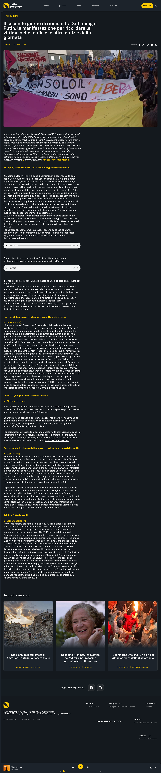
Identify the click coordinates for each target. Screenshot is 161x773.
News (79, 6)
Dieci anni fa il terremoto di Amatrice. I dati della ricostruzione (28, 656)
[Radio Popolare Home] (13, 5)
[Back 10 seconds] (73, 766)
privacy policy (10, 719)
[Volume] (151, 768)
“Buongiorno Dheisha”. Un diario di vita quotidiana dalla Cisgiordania (132, 656)
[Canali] (156, 768)
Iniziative (95, 6)
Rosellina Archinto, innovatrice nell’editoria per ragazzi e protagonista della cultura (80, 658)
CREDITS (39, 719)
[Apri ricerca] (156, 6)
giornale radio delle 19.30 (20, 137)
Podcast (62, 6)
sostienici (147, 6)
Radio (46, 6)
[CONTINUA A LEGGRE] (56, 440)
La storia (113, 6)
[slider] (64, 771)
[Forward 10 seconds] (88, 766)
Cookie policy (26, 719)
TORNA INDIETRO (12, 16)
